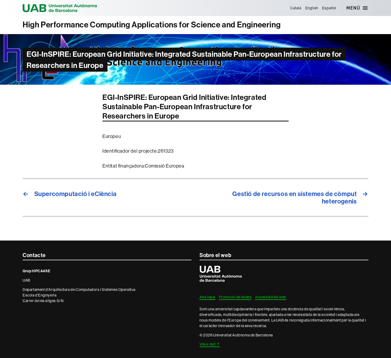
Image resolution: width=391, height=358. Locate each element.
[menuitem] (295, 8)
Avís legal (207, 297)
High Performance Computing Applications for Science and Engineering (152, 25)
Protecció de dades (235, 297)
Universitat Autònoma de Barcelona (60, 8)
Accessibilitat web (270, 297)
